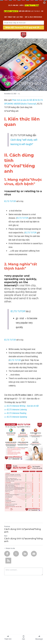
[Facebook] (7, 554)
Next (5, 536)
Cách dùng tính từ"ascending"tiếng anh (23, 540)
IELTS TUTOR (10, 201)
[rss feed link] (8, 560)
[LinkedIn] (25, 554)
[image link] (23, 35)
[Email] (34, 554)
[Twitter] (16, 554)
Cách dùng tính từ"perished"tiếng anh (22, 530)
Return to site (10, 548)
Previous (7, 526)
